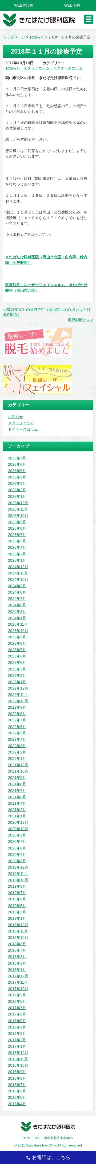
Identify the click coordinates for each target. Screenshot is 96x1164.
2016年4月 (17, 1104)
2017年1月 (17, 1046)
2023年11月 (18, 624)
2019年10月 (18, 880)
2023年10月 (18, 631)
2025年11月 (18, 509)
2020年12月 (18, 822)
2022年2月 (17, 752)
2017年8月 (17, 1001)
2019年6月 (17, 899)
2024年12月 (18, 567)
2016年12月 (18, 1052)
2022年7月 (17, 720)
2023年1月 (17, 682)
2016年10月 (18, 1065)
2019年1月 (17, 918)
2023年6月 (17, 656)
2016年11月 (18, 1059)
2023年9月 (17, 637)
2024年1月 (17, 618)
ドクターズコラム (68, 68)
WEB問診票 (24, 5)
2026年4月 (17, 477)
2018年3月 (17, 956)
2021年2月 (17, 810)
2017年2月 (17, 1040)
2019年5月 (17, 906)
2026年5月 (17, 471)
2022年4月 (17, 739)
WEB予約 (72, 5)
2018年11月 (18, 931)
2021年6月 (17, 797)
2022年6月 (17, 727)
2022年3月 (17, 746)
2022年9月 (17, 707)
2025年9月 (17, 522)
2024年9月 (17, 586)
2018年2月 (17, 963)
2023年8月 (17, 643)
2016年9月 (17, 1072)
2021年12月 (18, 765)
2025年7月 (17, 535)
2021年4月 (17, 803)
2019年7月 (17, 893)
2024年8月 (17, 592)
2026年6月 (17, 464)
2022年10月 (18, 701)
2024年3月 (17, 611)
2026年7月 (17, 458)
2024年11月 (18, 573)
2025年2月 (17, 554)
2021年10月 (18, 771)
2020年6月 (17, 848)
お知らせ (12, 68)
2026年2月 (17, 490)
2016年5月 (17, 1097)
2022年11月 (18, 694)
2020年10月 (18, 829)
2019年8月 (17, 886)
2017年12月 (18, 976)
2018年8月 (17, 944)
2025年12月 (18, 503)
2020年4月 (17, 854)
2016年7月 (17, 1085)
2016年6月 (17, 1091)
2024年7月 (17, 598)
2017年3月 (17, 1033)
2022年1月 (17, 758)
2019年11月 (18, 873)
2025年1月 (17, 560)
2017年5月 (17, 1021)
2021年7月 (17, 790)
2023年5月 (17, 662)
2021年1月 (17, 816)
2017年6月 (17, 1014)
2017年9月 (17, 995)
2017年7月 (17, 1008)
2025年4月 (17, 547)
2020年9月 (17, 835)
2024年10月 (18, 579)
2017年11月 (18, 982)
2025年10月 (18, 515)
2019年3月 (17, 912)
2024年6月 (17, 605)
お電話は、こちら (51, 1157)
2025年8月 (17, 528)
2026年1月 (17, 496)
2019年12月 (18, 867)
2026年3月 (17, 483)
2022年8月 (17, 714)
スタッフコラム (36, 68)
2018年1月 (17, 969)
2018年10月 (18, 937)
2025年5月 (17, 541)
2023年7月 (17, 650)
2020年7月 (17, 841)
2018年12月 (18, 925)
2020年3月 (17, 861)
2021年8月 (17, 784)
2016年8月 (17, 1078)
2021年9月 (17, 777)
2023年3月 (17, 669)
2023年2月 (17, 675)
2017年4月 (17, 1027)
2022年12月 (18, 688)
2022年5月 (17, 733)
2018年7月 (17, 950)
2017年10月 (18, 989)
